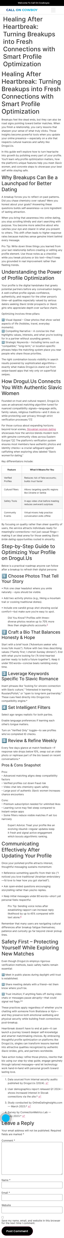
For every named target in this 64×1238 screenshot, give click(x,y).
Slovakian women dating (41, 429)
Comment (8, 1140)
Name (6, 1180)
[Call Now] (6, 1118)
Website (6, 1205)
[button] (53, 10)
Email (6, 1192)
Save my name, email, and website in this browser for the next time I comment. (31, 1221)
